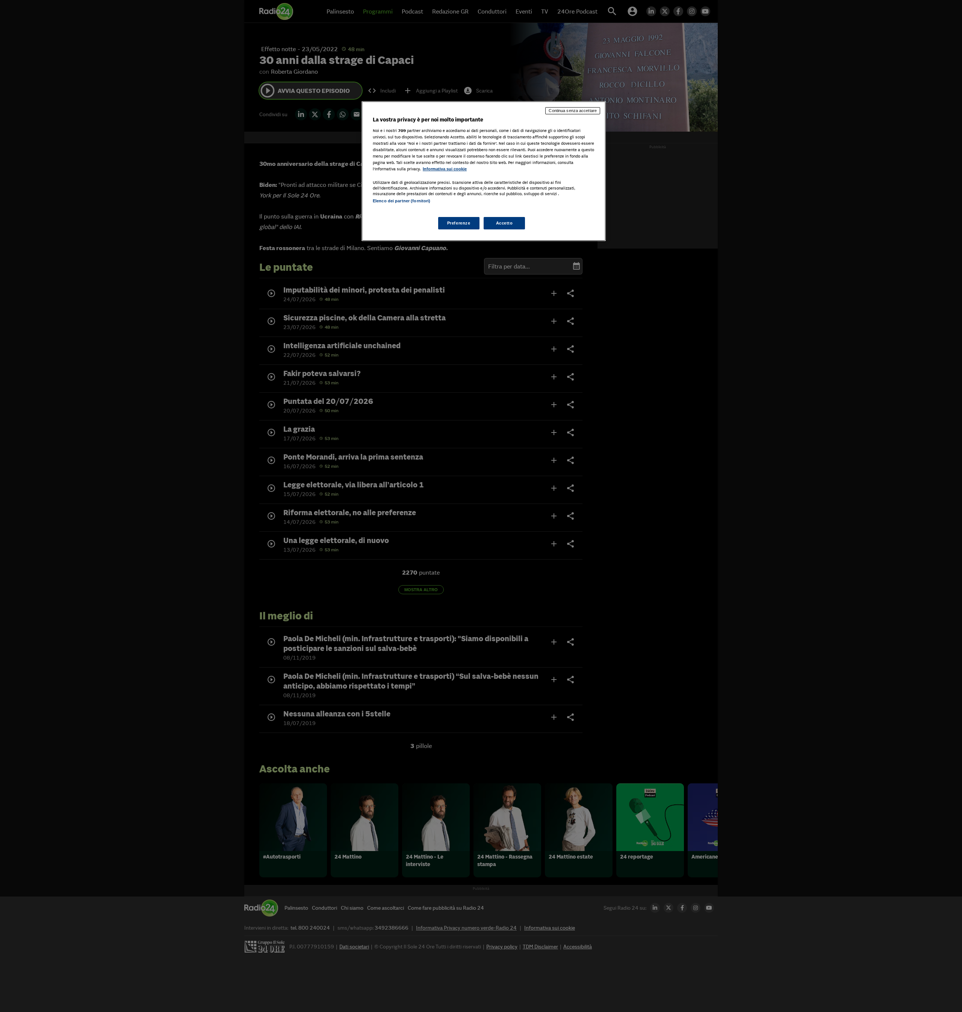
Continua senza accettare (573, 110)
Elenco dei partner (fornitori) (401, 201)
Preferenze (458, 223)
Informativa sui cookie (445, 169)
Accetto (504, 223)
